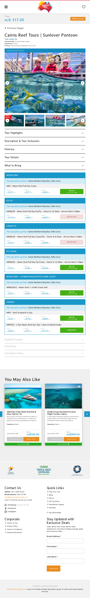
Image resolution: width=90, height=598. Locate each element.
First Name (52, 546)
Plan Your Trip (54, 492)
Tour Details (14, 439)
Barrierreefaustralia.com (16, 589)
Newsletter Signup (56, 504)
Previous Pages (15, 28)
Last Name (52, 556)
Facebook (12, 508)
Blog (51, 495)
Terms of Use (12, 523)
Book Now (31, 439)
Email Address (54, 536)
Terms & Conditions (14, 529)
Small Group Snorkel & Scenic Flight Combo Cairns (61, 413)
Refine (78, 19)
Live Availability (22, 444)
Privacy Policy (12, 526)
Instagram (12, 511)
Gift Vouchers (54, 501)
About (51, 498)
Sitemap (52, 508)
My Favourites (55, 513)
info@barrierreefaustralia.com (16, 497)
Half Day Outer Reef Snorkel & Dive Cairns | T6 (21, 413)
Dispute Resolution (14, 532)
